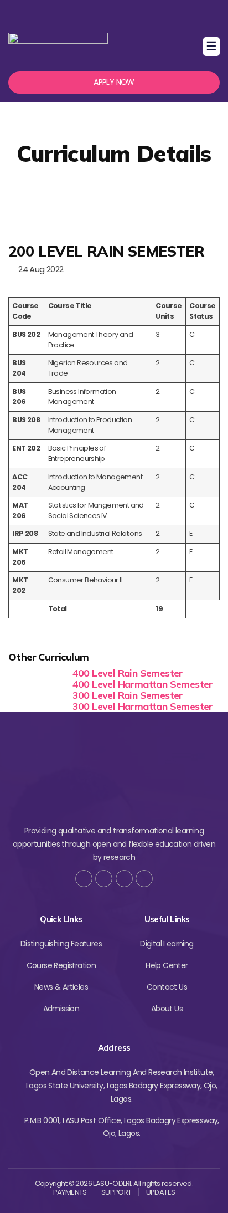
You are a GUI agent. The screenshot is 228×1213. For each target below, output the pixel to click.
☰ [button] (213, 46)
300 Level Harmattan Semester (142, 706)
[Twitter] (95, 12)
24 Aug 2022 (38, 269)
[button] (114, 82)
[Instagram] (112, 12)
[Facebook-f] (83, 878)
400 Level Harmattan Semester (142, 684)
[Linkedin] (131, 12)
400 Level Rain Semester (127, 673)
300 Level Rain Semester (127, 695)
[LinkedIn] (144, 878)
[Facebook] (76, 12)
